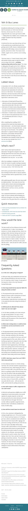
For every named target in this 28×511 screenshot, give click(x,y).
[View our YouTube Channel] (14, 3)
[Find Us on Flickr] (22, 3)
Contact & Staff (14, 507)
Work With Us (19, 505)
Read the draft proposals (8, 213)
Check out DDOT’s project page (10, 215)
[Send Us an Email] (9, 3)
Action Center (4, 497)
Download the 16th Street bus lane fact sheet (14, 211)
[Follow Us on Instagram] (17, 3)
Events (12, 505)
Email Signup (13, 5)
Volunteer (3, 499)
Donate (6, 5)
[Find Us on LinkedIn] (19, 3)
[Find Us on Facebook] (11, 3)
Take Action (20, 5)
